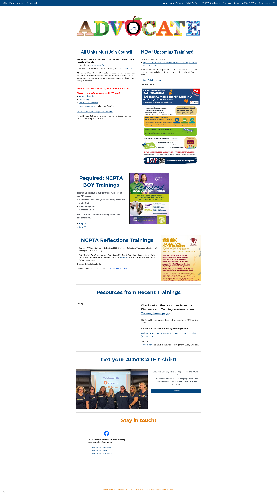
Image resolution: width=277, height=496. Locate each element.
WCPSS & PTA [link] (248, 3)
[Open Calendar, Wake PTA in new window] (197, 433)
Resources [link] (263, 3)
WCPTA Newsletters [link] (211, 3)
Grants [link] (236, 3)
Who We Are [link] (175, 3)
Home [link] (164, 3)
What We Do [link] (191, 3)
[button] (274, 3)
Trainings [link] (227, 3)
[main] (106, 52)
